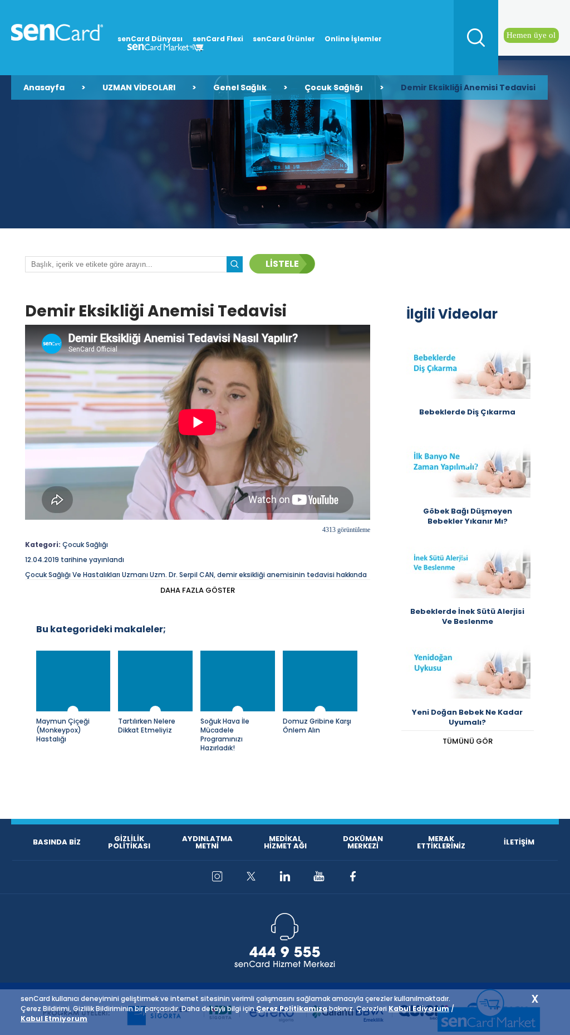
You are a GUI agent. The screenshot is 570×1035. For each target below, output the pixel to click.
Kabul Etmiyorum (54, 1018)
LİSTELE (282, 263)
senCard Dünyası (150, 38)
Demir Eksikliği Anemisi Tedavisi (468, 87)
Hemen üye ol (531, 35)
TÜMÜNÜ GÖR (468, 741)
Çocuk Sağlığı (333, 87)
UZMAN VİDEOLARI (138, 87)
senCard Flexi (218, 38)
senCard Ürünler (284, 38)
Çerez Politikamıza (291, 1008)
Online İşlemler (353, 38)
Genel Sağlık (240, 87)
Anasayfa (44, 87)
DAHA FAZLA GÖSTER (197, 590)
